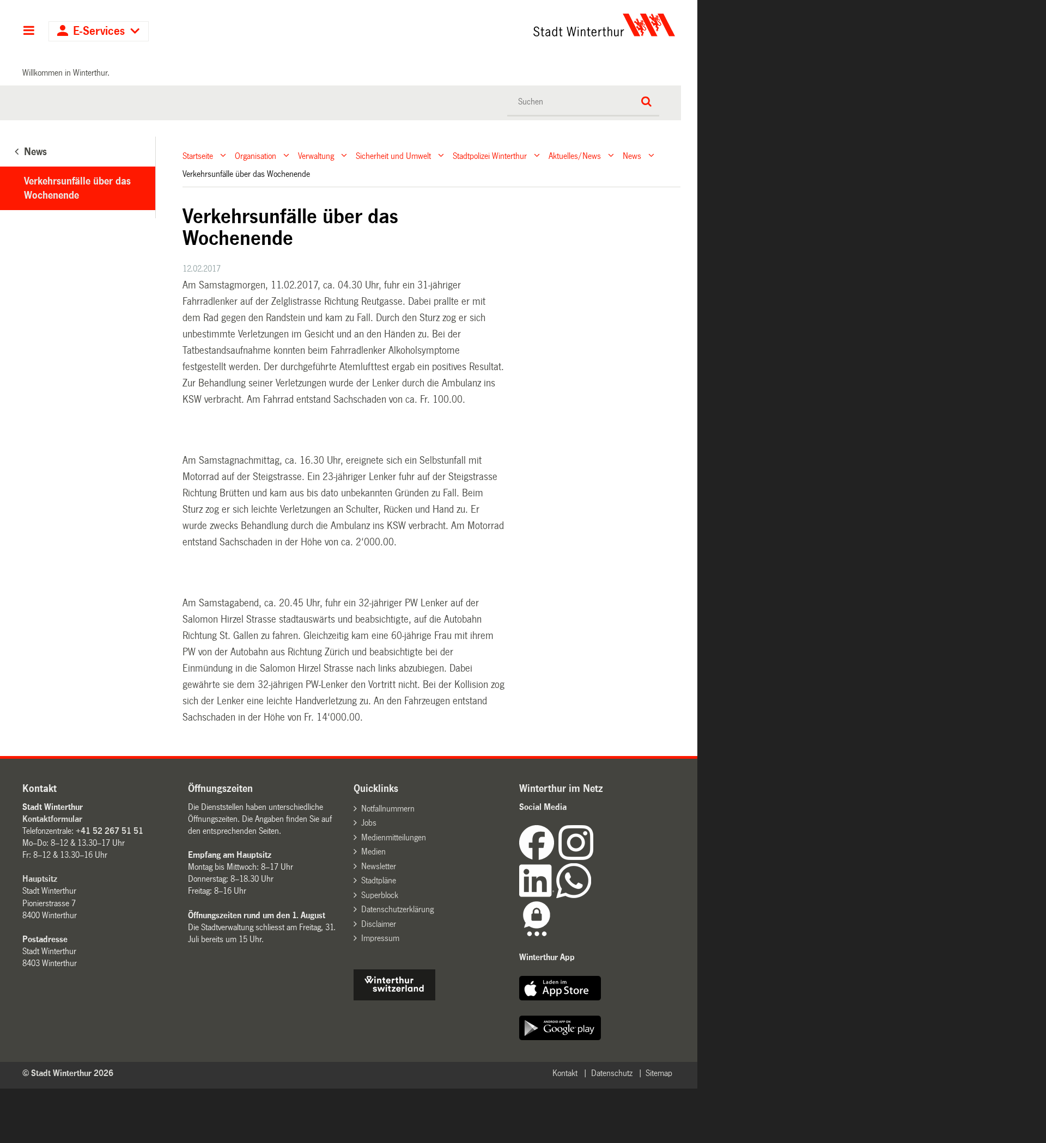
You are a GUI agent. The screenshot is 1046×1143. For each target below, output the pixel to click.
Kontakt (564, 1073)
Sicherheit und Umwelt (393, 155)
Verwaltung (316, 155)
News (632, 155)
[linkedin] (537, 895)
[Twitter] (594, 857)
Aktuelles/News (575, 155)
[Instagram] (575, 857)
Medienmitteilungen (393, 837)
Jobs (368, 822)
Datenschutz (612, 1073)
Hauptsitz (39, 878)
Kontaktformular (52, 819)
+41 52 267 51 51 (109, 830)
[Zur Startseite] (502, 25)
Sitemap (659, 1073)
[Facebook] (538, 857)
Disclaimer (378, 924)
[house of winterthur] (394, 997)
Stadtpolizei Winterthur (490, 155)
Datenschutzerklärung (397, 909)
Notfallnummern (388, 808)
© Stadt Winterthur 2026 (67, 1073)
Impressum (380, 938)
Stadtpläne (378, 880)
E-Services (99, 31)
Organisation (255, 155)
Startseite (198, 155)
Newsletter (378, 866)
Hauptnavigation (28, 31)
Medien (373, 851)
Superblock (379, 895)
